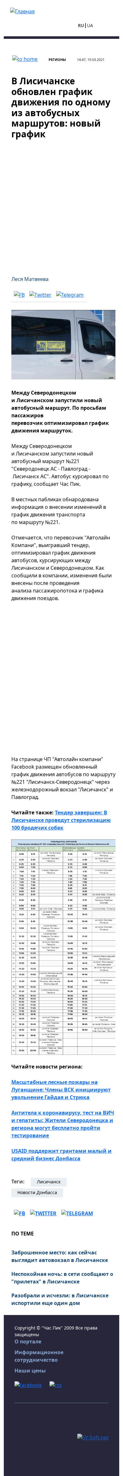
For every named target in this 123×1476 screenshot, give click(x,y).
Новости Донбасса (37, 1192)
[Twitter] (40, 295)
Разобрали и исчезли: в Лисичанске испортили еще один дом (59, 1299)
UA (90, 25)
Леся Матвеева (30, 279)
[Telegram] (70, 295)
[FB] (19, 295)
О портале (28, 1341)
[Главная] (22, 10)
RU (81, 25)
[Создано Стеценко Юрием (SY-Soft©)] (92, 1436)
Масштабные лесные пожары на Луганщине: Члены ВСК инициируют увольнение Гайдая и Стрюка (61, 1090)
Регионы (57, 59)
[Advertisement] (61, 203)
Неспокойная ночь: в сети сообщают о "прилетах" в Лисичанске (62, 1278)
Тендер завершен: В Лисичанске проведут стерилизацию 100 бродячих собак (61, 820)
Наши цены (30, 1370)
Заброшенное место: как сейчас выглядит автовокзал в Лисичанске (59, 1256)
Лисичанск (49, 1182)
